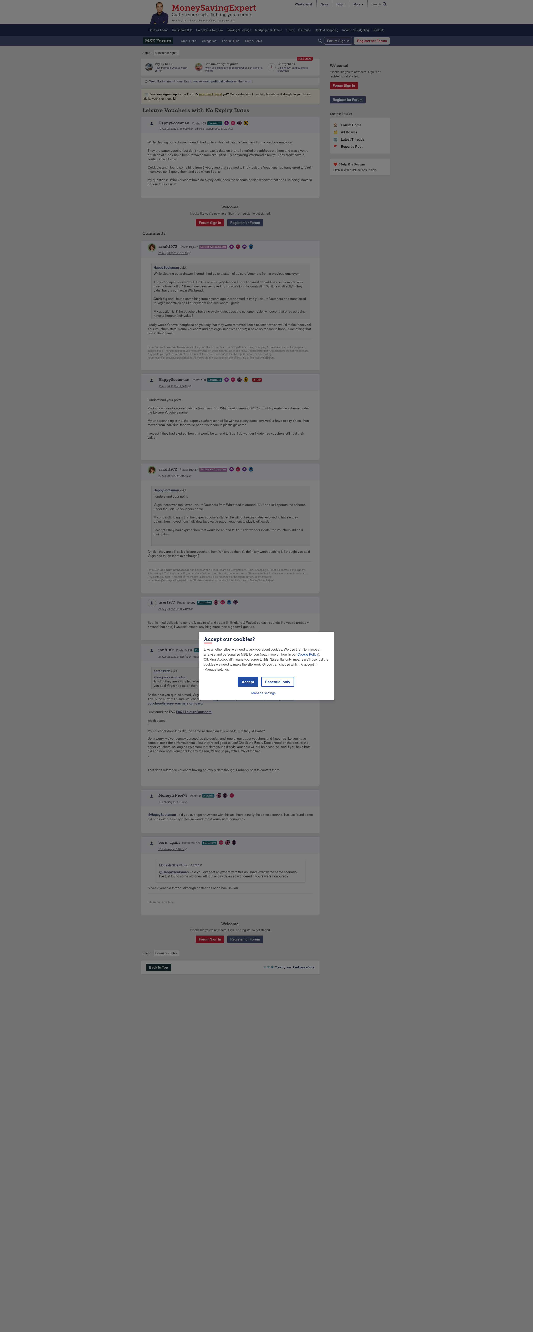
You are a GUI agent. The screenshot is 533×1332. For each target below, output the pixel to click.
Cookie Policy (308, 654)
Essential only (277, 682)
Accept (248, 682)
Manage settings (263, 693)
